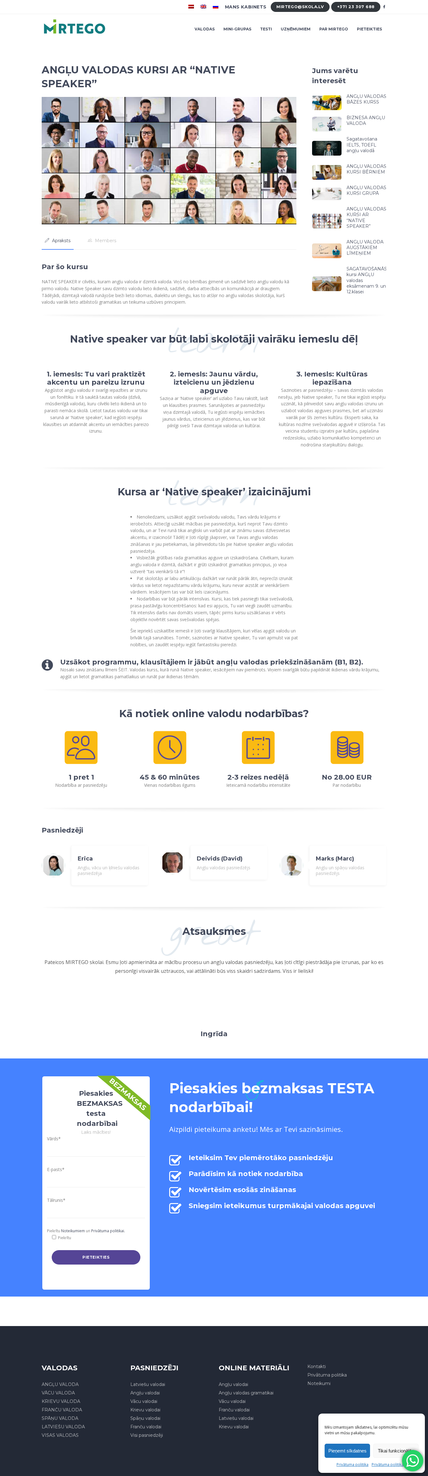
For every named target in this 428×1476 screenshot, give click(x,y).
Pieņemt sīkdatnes (347, 1450)
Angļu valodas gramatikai (246, 1393)
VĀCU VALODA (58, 1393)
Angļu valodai (145, 1393)
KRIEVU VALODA (61, 1401)
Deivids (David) (220, 858)
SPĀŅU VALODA (60, 1418)
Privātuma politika (352, 1464)
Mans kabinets (246, 7)
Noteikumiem (73, 1231)
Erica (85, 858)
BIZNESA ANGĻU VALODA (366, 120)
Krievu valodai (145, 1410)
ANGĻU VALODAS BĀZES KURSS (366, 99)
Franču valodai (145, 1427)
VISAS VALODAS (60, 1435)
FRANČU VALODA (62, 1410)
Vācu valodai (143, 1401)
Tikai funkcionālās (396, 1450)
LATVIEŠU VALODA (63, 1427)
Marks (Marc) (335, 858)
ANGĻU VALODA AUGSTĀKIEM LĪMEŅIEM (365, 247)
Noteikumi (319, 1383)
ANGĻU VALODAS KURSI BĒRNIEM (366, 169)
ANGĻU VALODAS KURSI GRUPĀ (366, 190)
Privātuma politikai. (108, 1231)
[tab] (58, 240)
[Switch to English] (204, 7)
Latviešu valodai (147, 1384)
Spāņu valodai (145, 1418)
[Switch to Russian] (216, 7)
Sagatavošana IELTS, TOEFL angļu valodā (362, 144)
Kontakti (316, 1366)
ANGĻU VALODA (60, 1384)
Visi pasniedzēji (146, 1435)
